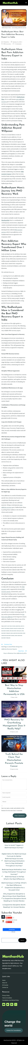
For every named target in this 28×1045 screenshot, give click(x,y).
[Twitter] (7, 1004)
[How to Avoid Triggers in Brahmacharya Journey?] (14, 835)
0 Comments (18, 44)
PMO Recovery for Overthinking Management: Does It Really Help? (14, 724)
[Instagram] (15, 1004)
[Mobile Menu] (26, 2)
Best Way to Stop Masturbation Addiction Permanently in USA (14, 689)
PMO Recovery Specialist (15, 630)
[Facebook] (11, 1004)
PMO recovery (7, 44)
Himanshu (6, 42)
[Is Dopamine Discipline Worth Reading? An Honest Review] (14, 899)
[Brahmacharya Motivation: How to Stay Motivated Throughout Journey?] (14, 863)
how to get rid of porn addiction (12, 626)
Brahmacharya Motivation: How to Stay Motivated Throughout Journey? (14, 872)
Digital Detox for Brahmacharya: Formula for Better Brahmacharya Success (14, 856)
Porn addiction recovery (16, 633)
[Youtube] (3, 1004)
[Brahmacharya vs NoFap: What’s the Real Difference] (14, 877)
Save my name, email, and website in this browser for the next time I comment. (12, 809)
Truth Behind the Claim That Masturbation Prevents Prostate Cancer (14, 760)
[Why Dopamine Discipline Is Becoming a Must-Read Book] (14, 888)
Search (22, 940)
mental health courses (16, 628)
